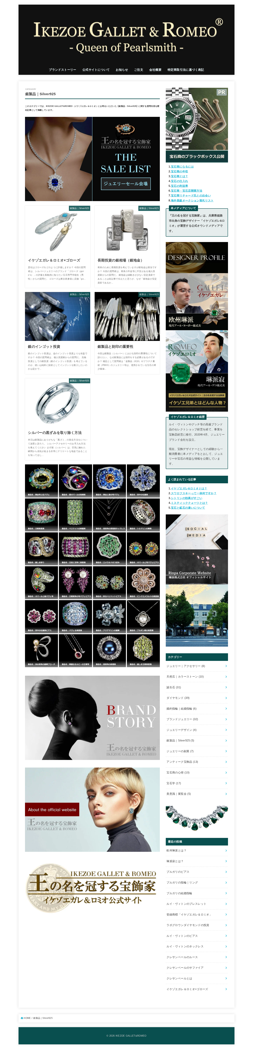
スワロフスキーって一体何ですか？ (194, 493)
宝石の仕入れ (179, 181)
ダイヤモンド (178, 697)
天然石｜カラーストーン (185, 676)
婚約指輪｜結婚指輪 (182, 708)
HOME (27, 1018)
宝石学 (174, 783)
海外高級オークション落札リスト (192, 200)
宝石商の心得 (178, 772)
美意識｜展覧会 (179, 793)
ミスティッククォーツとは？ (189, 502)
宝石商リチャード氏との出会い (191, 195)
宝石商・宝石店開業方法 (186, 190)
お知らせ (122, 69)
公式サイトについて (96, 69)
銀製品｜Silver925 (180, 740)
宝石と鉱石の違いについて (188, 507)
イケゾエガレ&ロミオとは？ (189, 488)
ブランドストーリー (62, 69)
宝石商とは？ (179, 176)
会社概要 (155, 69)
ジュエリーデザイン (182, 729)
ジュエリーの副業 (180, 751)
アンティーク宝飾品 (182, 761)
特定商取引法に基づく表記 (186, 69)
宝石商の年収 (179, 171)
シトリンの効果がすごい (186, 498)
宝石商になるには (182, 166)
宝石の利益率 (179, 185)
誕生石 (174, 687)
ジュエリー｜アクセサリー (186, 666)
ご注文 (138, 69)
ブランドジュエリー (182, 719)
